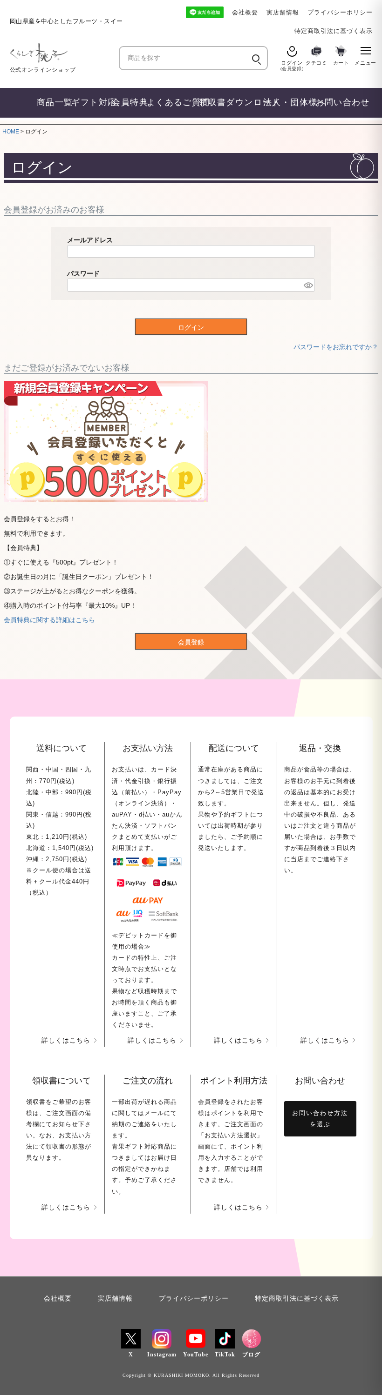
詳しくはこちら (65, 1040)
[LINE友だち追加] (205, 12)
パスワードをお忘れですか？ (335, 347)
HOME (10, 131)
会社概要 (245, 12)
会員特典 (125, 102)
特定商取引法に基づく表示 (333, 30)
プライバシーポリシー (340, 12)
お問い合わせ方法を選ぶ (320, 1118)
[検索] (255, 58)
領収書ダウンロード (227, 102)
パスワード (83, 273)
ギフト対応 (87, 102)
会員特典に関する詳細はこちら (49, 620)
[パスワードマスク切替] (307, 285)
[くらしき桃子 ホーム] (61, 52)
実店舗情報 (282, 12)
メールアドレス (90, 240)
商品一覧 (50, 102)
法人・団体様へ (285, 102)
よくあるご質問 (169, 102)
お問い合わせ (334, 102)
